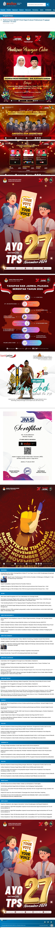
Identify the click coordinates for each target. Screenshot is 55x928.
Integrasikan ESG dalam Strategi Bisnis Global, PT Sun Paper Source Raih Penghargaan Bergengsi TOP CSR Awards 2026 (27, 574)
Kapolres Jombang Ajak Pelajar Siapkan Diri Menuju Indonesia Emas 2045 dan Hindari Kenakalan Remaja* (31, 644)
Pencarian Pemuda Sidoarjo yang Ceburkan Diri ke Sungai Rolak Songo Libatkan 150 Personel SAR (27, 789)
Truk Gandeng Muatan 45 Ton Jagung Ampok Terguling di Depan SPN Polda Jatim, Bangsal (25, 603)
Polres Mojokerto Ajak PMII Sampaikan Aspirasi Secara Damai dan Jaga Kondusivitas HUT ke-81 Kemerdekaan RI (26, 807)
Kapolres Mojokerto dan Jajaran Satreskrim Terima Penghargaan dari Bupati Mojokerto (24, 804)
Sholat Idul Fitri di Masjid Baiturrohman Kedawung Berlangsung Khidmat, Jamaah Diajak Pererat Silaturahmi (27, 704)
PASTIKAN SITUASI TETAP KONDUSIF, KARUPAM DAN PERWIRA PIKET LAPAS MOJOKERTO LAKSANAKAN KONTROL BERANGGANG (25, 795)
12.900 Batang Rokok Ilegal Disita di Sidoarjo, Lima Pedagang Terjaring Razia (21, 786)
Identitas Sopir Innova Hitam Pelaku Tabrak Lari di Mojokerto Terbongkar (21, 783)
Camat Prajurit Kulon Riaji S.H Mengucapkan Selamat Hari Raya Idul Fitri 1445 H (22, 715)
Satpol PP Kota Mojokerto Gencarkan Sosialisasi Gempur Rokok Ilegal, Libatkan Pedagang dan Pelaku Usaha (26, 630)
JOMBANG (48, 10)
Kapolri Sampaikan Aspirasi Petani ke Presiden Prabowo (16, 584)
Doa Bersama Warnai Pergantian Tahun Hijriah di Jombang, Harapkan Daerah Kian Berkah (25, 639)
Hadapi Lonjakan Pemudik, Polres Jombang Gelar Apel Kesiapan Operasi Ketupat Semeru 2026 (26, 641)
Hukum (21, 10)
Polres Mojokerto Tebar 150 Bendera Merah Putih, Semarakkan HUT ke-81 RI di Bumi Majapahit (26, 814)
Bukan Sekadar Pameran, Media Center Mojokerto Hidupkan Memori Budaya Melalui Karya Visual (27, 624)
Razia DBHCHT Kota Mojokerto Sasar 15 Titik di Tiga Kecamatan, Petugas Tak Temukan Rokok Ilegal (26, 619)
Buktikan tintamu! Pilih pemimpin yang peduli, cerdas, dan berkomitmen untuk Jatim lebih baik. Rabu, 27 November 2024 (27, 610)
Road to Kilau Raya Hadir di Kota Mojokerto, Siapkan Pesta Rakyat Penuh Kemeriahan (24, 627)
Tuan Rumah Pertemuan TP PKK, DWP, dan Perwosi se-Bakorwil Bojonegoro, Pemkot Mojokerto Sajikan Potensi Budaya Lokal (27, 711)
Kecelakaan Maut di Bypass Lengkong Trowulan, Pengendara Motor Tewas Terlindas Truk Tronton (25, 664)
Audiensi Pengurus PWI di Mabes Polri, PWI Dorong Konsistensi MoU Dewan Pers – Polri (24, 586)
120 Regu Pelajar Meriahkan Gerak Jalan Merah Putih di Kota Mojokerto (20, 745)
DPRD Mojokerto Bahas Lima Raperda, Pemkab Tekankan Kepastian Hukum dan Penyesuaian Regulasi (26, 751)
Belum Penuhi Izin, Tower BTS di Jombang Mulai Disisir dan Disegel (19, 653)
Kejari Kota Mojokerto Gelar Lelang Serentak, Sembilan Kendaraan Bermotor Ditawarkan (25, 754)
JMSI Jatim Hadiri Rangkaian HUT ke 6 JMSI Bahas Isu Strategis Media (19, 596)
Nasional (15, 10)
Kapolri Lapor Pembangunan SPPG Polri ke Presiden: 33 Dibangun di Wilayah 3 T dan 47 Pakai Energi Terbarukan (31, 577)
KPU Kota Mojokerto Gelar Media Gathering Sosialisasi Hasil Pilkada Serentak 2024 (23, 738)
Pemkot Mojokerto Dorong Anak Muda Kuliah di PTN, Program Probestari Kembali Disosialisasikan (27, 757)
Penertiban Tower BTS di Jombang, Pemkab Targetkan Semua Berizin (20, 650)
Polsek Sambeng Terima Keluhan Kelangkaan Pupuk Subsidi (17, 667)
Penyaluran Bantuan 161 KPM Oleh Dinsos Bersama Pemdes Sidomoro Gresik (27, 695)
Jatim (41, 10)
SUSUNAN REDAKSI (43, 925)
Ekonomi (28, 10)
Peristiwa (35, 10)
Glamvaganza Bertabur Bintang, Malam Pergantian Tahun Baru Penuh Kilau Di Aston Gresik (26, 681)
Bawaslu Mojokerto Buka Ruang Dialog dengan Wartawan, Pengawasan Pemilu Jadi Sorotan (26, 726)
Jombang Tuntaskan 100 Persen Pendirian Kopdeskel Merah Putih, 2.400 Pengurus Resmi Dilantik (27, 735)
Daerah (3, 10)
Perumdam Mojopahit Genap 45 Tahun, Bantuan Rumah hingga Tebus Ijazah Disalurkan (25, 748)
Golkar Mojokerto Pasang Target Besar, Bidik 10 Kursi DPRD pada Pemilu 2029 (22, 729)
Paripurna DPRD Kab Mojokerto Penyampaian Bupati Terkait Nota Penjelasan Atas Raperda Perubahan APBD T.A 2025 (25, 732)
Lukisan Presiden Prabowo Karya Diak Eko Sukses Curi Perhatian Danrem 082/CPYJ (23, 622)
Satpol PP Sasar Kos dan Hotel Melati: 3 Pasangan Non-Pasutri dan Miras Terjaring (23, 792)
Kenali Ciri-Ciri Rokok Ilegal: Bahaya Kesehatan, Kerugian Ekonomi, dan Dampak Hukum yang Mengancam (26, 606)
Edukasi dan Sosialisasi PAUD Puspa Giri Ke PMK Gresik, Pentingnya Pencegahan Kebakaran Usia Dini (27, 691)
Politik (9, 10)
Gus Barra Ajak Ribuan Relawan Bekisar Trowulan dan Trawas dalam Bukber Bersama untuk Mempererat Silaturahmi (26, 718)
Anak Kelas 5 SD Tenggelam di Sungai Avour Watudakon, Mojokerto (19, 660)
